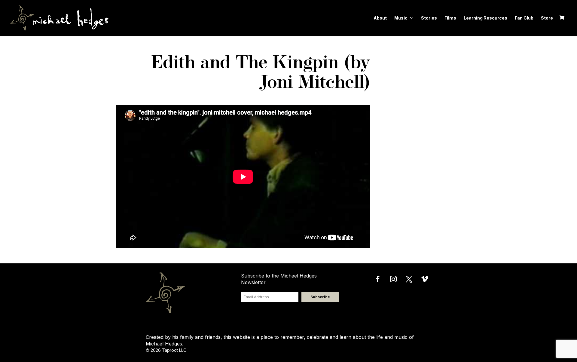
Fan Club (524, 17)
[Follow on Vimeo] (424, 279)
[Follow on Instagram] (393, 279)
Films (450, 17)
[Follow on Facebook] (377, 279)
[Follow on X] (409, 279)
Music (401, 17)
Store (547, 17)
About (380, 17)
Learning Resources (485, 17)
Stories (429, 17)
